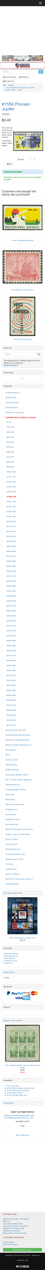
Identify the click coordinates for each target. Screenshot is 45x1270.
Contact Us (8, 963)
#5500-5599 (11, 695)
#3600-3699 (11, 601)
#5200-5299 (11, 680)
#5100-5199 (11, 675)
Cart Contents (10, 77)
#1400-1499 (11, 491)
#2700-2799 (11, 556)
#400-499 (10, 442)
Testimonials (8, 1103)
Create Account (9, 1242)
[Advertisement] (22, 31)
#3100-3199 (11, 576)
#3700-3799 (11, 606)
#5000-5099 (11, 670)
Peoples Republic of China (16, 789)
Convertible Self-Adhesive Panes (18, 735)
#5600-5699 (11, 700)
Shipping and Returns (11, 1230)
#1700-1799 (11, 506)
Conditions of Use (10, 960)
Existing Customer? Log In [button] (23, 1250)
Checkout (24, 77)
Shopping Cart (9, 972)
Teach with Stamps (11, 953)
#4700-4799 (11, 655)
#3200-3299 (11, 581)
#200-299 (10, 432)
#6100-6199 (11, 725)
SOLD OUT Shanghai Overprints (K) (19, 829)
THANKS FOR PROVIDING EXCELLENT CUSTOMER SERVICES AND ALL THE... (19, 1116)
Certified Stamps (12, 407)
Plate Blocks (10, 799)
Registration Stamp (13, 819)
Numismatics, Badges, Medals (17, 774)
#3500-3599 (11, 596)
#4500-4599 (11, 645)
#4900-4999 (11, 665)
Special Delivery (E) (13, 849)
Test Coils (9, 864)
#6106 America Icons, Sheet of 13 (22, 938)
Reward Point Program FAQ (13, 1228)
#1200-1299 (11, 481)
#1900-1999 (11, 516)
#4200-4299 (11, 630)
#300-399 (10, 437)
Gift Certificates (11, 765)
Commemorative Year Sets (16, 730)
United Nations (11, 869)
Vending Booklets (12, 884)
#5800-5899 (11, 710)
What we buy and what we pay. (15, 1233)
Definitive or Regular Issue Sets (17, 740)
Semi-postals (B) (12, 824)
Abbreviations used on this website (16, 1219)
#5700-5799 (11, 705)
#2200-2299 (11, 531)
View (22, 1126)
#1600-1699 (11, 501)
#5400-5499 (11, 690)
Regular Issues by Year (14, 859)
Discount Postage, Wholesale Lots (18, 745)
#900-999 (10, 467)
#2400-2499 (11, 541)
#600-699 (10, 452)
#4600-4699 (11, 650)
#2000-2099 (11, 521)
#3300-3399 (11, 586)
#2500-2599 (11, 546)
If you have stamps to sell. (13, 1223)
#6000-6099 (11, 720)
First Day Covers (12, 760)
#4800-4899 (11, 660)
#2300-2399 (11, 536)
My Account (9, 81)
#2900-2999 (11, 566)
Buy (10, 164)
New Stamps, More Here (13, 893)
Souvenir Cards (11, 844)
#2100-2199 (11, 526)
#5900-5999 (11, 715)
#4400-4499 (11, 640)
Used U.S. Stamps (12, 874)
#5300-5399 (11, 685)
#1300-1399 (11, 486)
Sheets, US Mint (12, 839)
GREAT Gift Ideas (12, 769)
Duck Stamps (11, 750)
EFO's (8, 755)
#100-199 (10, 427)
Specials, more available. (13, 1020)
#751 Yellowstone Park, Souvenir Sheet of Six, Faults (22, 1066)
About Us (6, 1221)
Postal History (11, 814)
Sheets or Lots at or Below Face (18, 834)
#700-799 (10, 457)
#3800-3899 (11, 611)
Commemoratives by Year (15, 854)
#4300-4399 (11, 635)
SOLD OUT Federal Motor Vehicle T (19, 879)
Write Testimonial (22, 1135)
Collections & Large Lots (15, 412)
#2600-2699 (11, 551)
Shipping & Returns (11, 956)
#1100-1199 (11, 477)
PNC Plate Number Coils (15, 804)
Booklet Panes (11, 397)
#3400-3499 (11, 591)
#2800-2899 (11, 561)
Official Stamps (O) (13, 784)
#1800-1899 (11, 511)
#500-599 (10, 447)
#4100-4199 (11, 625)
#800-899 (10, 462)
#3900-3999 (11, 616)
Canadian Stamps (12, 402)
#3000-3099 (11, 571)
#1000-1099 (11, 472)
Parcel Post (10, 794)
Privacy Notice (9, 958)
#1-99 (8, 422)
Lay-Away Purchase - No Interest (15, 1226)
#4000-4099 (11, 621)
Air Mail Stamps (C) (13, 392)
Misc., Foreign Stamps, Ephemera (18, 779)
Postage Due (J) (12, 809)
